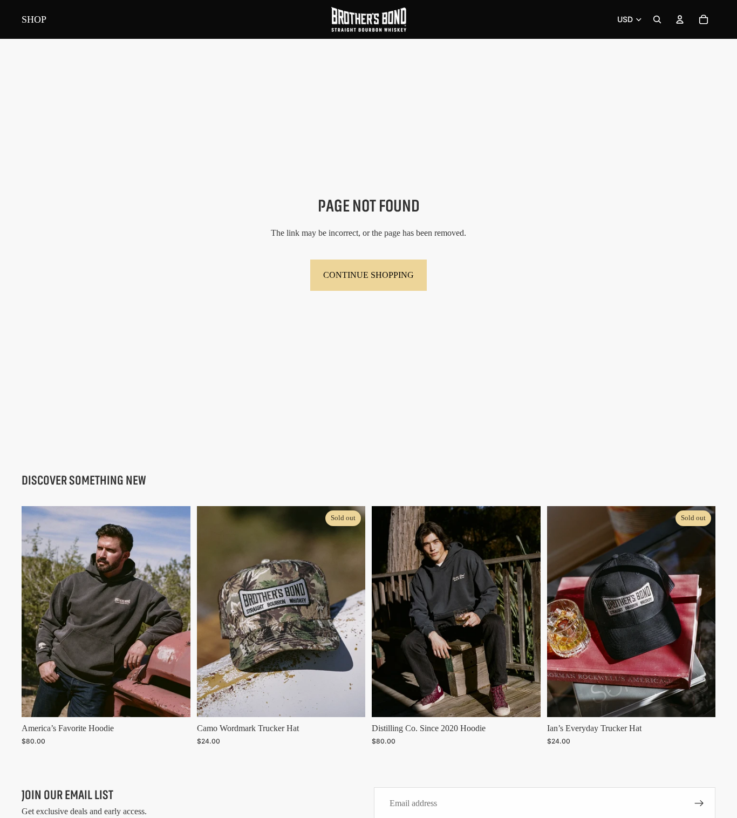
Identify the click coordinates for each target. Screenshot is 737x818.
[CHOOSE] (173, 700)
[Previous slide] (38, 612)
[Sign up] (699, 803)
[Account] (680, 19)
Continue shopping (368, 275)
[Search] (657, 19)
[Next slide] (174, 612)
